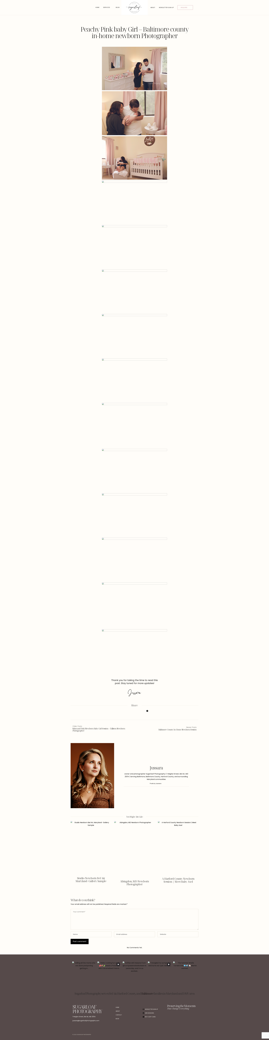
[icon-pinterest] (177, 1016)
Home (97, 7)
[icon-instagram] (173, 1016)
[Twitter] (128, 712)
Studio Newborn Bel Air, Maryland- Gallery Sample (91, 879)
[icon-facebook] (168, 1016)
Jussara (156, 768)
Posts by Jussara (156, 783)
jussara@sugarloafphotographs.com (86, 1021)
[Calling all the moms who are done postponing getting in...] (84, 976)
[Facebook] (123, 713)
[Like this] (145, 713)
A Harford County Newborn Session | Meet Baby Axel (178, 880)
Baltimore (147, 993)
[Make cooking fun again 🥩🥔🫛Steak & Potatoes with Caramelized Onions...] (109, 976)
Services (106, 7)
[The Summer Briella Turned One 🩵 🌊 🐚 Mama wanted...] (185, 976)
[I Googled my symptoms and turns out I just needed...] (159, 976)
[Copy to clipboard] (139, 713)
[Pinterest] (134, 713)
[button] (74, 855)
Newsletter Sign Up (166, 7)
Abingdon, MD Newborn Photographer (134, 882)
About (152, 7)
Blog (118, 7)
